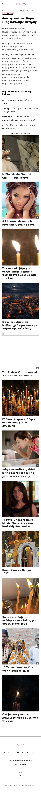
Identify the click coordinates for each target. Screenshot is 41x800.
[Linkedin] (27, 752)
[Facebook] (4, 752)
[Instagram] (13, 752)
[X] (8, 752)
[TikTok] (22, 752)
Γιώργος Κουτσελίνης (10, 11)
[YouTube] (18, 752)
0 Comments (8, 14)
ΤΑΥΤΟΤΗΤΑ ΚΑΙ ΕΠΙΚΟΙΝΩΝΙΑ (20, 760)
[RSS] (32, 752)
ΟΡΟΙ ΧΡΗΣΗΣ (20, 765)
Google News (8, 128)
